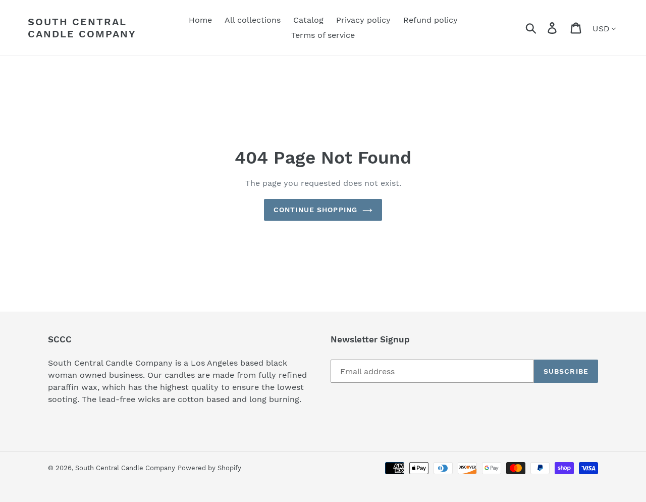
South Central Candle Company (82, 28)
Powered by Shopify (209, 468)
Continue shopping (315, 210)
